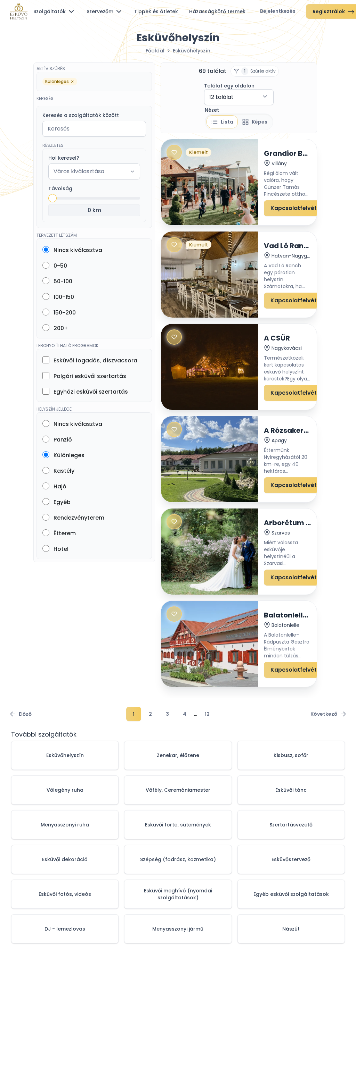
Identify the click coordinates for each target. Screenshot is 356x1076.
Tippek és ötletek (156, 11)
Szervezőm (100, 11)
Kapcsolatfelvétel (296, 208)
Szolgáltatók (49, 11)
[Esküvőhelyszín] (18, 11)
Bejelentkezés (278, 11)
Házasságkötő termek (217, 11)
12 (207, 714)
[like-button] (174, 152)
